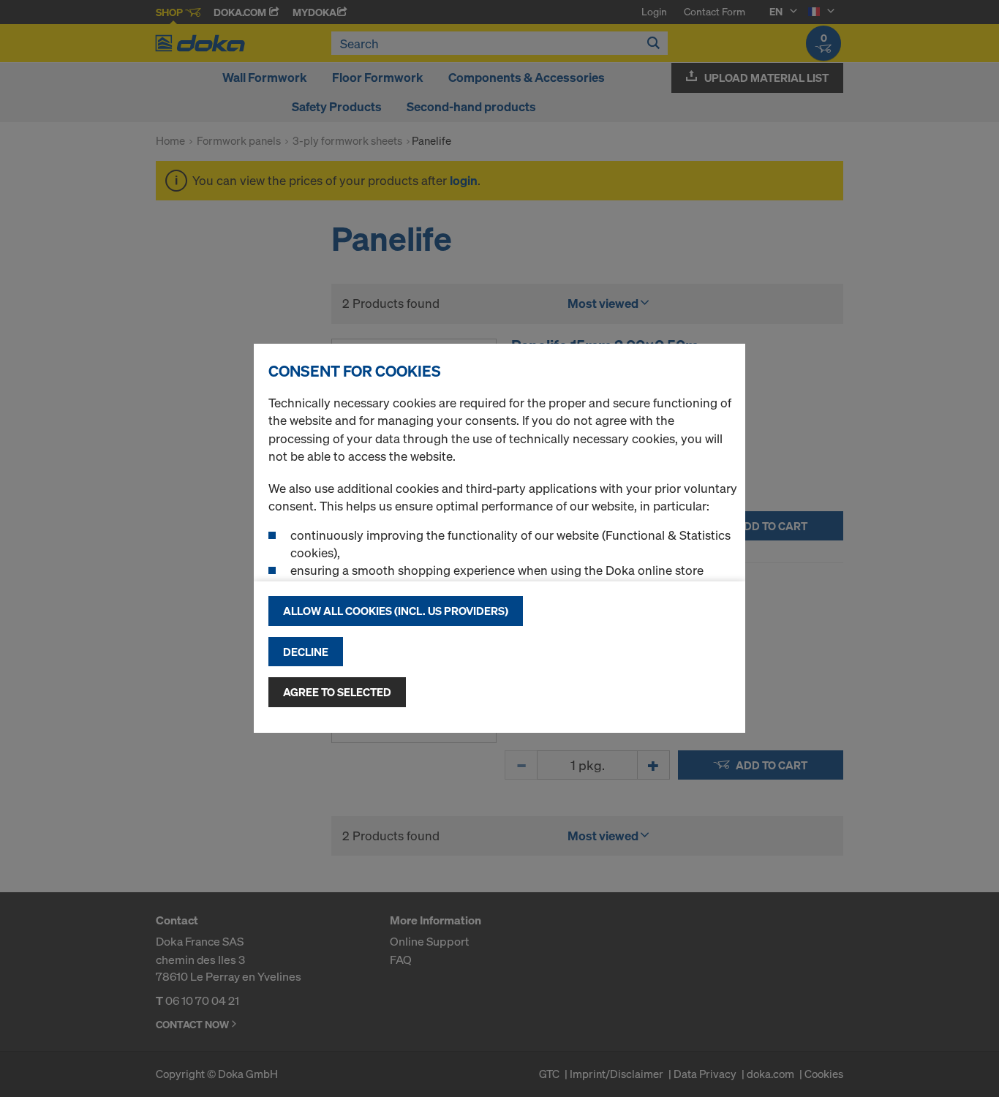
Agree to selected (337, 692)
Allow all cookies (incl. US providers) (395, 610)
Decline (305, 651)
